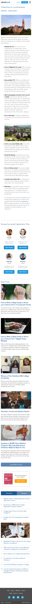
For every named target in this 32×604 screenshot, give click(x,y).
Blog (12, 590)
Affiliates (17, 590)
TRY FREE (24, 2)
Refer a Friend (13, 593)
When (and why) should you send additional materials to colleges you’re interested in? (16, 548)
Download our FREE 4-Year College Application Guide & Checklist (14, 505)
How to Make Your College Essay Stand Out (17, 554)
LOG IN (18, 2)
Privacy (2, 602)
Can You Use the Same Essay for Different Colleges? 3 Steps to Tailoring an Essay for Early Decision (16, 570)
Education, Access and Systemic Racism (15, 411)
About (23, 590)
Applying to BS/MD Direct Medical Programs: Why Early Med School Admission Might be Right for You (13, 445)
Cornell (23, 197)
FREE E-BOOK (21, 481)
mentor (7, 207)
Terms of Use (8, 602)
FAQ (8, 590)
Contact (21, 593)
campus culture (12, 10)
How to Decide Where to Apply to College (16, 564)
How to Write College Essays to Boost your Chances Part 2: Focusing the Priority (16, 304)
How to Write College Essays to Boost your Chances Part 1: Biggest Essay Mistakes (14, 339)
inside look (4, 10)
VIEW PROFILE (9, 247)
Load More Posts (16, 465)
